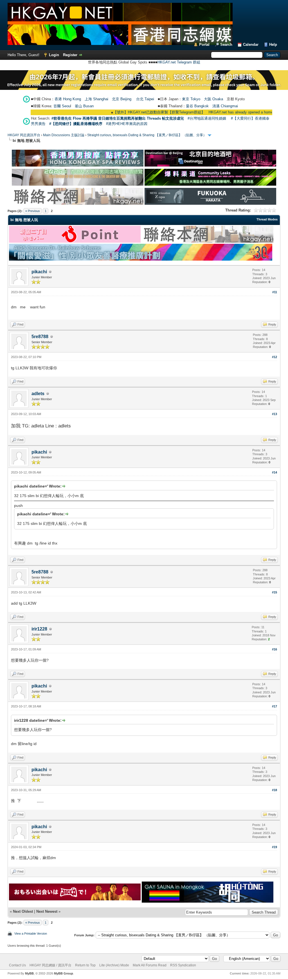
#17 (274, 706)
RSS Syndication (183, 965)
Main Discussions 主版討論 (63, 135)
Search (226, 44)
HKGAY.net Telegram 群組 (179, 62)
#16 (274, 649)
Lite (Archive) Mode (114, 965)
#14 (274, 472)
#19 (274, 847)
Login (54, 55)
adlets (38, 393)
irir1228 (39, 629)
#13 (274, 414)
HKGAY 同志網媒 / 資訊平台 (50, 965)
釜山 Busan (84, 106)
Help (273, 44)
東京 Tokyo (191, 99)
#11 (274, 292)
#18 (274, 790)
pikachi (39, 271)
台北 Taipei (145, 99)
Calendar (250, 44)
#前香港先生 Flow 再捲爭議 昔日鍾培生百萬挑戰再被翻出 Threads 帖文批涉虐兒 (117, 118)
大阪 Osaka (213, 99)
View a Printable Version (30, 933)
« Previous (32, 211)
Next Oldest (23, 911)
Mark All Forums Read (149, 965)
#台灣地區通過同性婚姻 (207, 118)
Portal (204, 44)
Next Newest (46, 911)
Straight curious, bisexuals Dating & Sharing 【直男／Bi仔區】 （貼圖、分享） (146, 135)
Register (70, 55)
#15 (274, 592)
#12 (274, 357)
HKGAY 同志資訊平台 (24, 135)
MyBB (29, 973)
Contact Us (17, 965)
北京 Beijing (121, 99)
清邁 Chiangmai (225, 106)
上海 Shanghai (96, 99)
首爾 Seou (61, 106)
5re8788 (40, 336)
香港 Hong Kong (68, 99)
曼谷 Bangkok (197, 106)
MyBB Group (63, 973)
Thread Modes (267, 219)
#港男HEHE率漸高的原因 (126, 124)
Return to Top (85, 965)
